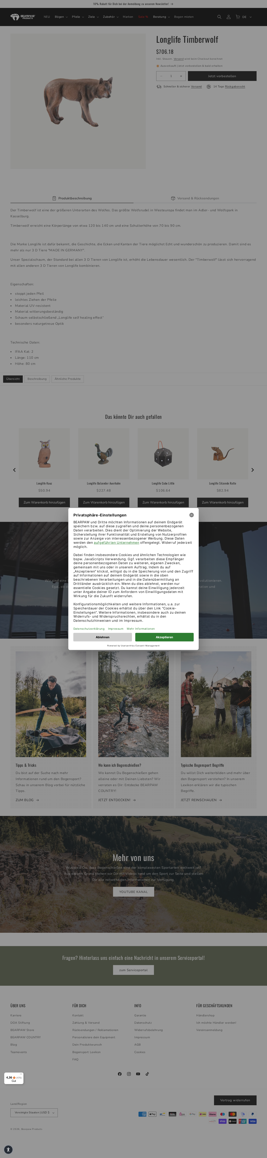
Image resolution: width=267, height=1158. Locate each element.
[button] (8, 1150)
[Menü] (21, 1074)
